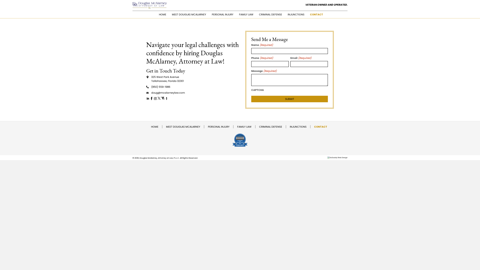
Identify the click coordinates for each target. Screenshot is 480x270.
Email (301, 58)
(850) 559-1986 (160, 87)
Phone (262, 58)
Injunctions (298, 126)
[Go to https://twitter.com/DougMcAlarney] (159, 97)
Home (154, 126)
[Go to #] (151, 97)
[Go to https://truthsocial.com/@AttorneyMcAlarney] (162, 97)
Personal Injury (219, 126)
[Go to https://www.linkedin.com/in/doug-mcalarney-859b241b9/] (147, 97)
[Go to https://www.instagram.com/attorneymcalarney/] (155, 97)
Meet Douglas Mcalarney (183, 126)
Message (264, 71)
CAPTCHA (257, 90)
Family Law (244, 126)
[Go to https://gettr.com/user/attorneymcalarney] (166, 97)
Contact (320, 126)
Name (262, 45)
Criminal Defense (270, 126)
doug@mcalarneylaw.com (168, 92)
